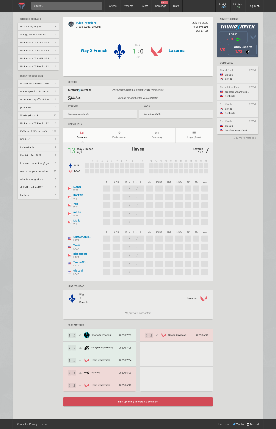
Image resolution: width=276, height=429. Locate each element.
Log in (252, 6)
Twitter (240, 424)
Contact (21, 424)
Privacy (33, 424)
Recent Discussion (31, 76)
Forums (112, 6)
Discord (254, 424)
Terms (43, 424)
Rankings (161, 5)
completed (226, 63)
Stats (176, 6)
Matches (128, 6)
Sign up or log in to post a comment (138, 401)
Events (144, 6)
